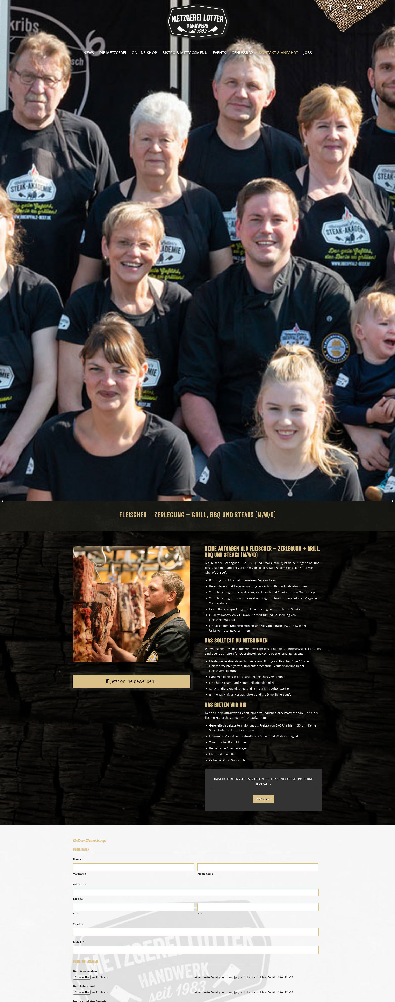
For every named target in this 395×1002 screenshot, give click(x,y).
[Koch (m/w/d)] (392, 501)
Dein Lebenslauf (84, 986)
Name (78, 859)
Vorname (80, 874)
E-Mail (78, 942)
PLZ (200, 913)
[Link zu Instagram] (345, 7)
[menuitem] (88, 52)
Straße (78, 899)
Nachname (206, 874)
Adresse (80, 884)
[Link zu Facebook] (330, 7)
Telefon (78, 924)
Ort (75, 913)
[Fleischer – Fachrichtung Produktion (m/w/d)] (3, 501)
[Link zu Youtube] (359, 7)
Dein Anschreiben (85, 971)
